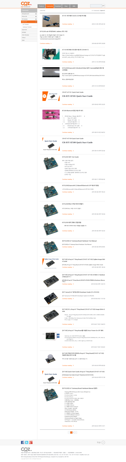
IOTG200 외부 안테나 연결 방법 (71, 222)
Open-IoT (24, 21)
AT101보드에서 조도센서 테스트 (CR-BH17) (75, 49)
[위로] (101, 442)
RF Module (25, 19)
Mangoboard (25, 13)
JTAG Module (25, 35)
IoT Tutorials (26, 24)
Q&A (23, 40)
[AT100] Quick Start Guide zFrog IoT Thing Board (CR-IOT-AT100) (83, 371)
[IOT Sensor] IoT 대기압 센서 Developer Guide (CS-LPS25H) (80, 292)
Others (23, 37)
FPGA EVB (24, 16)
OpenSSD (24, 29)
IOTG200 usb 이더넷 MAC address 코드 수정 (53, 31)
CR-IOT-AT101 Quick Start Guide (72, 92)
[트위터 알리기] (26, 442)
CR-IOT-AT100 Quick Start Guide (72, 138)
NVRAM (24, 32)
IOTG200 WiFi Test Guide (70, 157)
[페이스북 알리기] (22, 442)
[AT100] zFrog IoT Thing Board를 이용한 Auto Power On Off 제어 (82, 330)
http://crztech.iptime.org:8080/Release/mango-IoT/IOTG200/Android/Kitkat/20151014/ (83, 75)
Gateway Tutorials (27, 27)
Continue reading (67, 24)
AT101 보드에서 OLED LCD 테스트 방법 (74, 15)
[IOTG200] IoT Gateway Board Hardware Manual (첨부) (79, 388)
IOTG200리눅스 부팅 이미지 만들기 (72, 204)
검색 (103, 5)
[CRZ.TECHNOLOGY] (29, 7)
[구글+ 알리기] (30, 442)
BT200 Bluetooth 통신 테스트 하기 (72, 110)
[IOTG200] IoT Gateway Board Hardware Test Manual (79, 241)
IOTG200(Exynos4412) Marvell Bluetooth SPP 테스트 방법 (80, 185)
